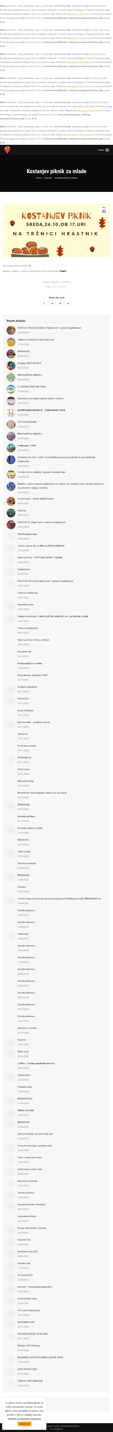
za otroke (62, 286)
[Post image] (11, 330)
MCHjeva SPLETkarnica (29, 1345)
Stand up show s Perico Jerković (33, 640)
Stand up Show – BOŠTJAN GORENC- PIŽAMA (40, 557)
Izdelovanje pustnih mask (30, 1169)
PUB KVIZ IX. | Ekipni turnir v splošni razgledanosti (42, 522)
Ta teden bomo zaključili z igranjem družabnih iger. (42, 472)
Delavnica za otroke (27, 1028)
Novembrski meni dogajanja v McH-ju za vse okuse (42, 793)
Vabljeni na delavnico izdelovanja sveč (36, 339)
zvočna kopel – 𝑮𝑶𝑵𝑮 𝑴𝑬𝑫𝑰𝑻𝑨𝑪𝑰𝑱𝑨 (36, 498)
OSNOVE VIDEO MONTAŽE (30, 1381)
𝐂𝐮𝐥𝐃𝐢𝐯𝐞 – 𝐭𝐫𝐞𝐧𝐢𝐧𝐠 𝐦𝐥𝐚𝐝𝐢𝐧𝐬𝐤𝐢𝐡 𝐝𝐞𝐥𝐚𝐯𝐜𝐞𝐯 (36, 1063)
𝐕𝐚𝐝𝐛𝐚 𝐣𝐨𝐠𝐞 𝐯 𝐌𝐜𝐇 (27, 445)
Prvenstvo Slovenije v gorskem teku (35, 1145)
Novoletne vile (24, 651)
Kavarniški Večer (26, 604)
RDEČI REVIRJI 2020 (27, 1369)
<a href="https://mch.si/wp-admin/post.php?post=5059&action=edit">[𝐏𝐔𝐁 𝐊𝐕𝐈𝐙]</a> (59, 898)
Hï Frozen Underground (29, 1310)
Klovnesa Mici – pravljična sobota (34, 722)
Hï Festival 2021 (25, 1275)
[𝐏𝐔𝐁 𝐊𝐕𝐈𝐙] (23, 351)
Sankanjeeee (24, 569)
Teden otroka (24, 851)
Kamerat (22, 1040)
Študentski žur (24, 757)
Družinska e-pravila (27, 745)
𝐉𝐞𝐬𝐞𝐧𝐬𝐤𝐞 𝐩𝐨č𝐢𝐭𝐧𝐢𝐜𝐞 (26, 816)
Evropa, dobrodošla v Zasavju (32, 1228)
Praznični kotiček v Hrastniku (31, 1204)
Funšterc (22, 887)
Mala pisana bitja (26, 781)
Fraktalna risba (25, 1087)
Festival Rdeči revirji (27, 1298)
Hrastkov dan (24, 1263)
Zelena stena (24, 1075)
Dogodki (55, 282)
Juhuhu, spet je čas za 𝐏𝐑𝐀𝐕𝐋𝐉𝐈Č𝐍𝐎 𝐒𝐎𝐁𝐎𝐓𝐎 (41, 545)
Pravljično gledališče (27, 687)
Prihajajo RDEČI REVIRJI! (29, 363)
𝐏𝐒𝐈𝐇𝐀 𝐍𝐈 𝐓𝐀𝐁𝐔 (26, 1110)
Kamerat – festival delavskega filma (35, 1287)
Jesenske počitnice (27, 1216)
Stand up (22, 510)
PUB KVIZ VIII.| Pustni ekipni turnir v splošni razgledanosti (45, 581)
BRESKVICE (23, 840)
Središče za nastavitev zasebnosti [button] (24, 1418)
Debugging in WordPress (79, 14)
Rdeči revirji (23, 1051)
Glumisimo (23, 734)
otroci (54, 286)
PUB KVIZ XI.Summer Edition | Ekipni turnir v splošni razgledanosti (49, 328)
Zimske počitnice (26, 1192)
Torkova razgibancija (28, 593)
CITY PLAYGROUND (27, 422)
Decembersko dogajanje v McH (33, 675)
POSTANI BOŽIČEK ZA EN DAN (32, 1334)
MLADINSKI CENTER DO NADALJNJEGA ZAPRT (40, 1357)
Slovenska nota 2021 (28, 1251)
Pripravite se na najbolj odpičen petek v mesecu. (41, 398)
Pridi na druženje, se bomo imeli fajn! (35, 1134)
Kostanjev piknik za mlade (30, 828)
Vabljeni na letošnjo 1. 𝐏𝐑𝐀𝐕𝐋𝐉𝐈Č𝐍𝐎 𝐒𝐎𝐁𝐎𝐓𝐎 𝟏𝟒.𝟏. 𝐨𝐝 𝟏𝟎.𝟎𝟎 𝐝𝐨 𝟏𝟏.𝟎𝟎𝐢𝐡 (53, 616)
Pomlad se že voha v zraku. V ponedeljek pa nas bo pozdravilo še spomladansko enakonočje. (56, 459)
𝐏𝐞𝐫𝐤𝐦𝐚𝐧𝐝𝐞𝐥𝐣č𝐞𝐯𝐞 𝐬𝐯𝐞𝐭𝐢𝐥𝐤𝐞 (30, 663)
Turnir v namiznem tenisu (30, 1157)
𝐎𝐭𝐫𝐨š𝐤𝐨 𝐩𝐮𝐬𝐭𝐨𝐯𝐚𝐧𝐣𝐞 (27, 534)
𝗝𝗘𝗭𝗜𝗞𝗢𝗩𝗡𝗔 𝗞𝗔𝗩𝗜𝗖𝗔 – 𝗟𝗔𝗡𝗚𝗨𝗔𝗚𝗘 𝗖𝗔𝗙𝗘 (41, 410)
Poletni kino (23, 934)
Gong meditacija (25, 710)
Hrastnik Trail (24, 1239)
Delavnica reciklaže (27, 863)
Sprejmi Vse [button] (25, 1424)
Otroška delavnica (26, 910)
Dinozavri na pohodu (27, 1181)
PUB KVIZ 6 (23, 698)
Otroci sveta (23, 769)
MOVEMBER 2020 (26, 1322)
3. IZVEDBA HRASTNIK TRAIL (32, 386)
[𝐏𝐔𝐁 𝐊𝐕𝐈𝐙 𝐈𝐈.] (25, 1098)
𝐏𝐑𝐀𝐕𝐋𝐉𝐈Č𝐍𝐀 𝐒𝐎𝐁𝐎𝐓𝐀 (30, 375)
